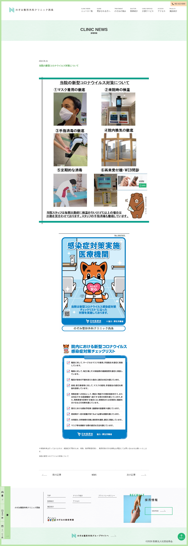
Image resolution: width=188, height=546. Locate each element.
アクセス (161, 10)
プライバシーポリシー (106, 496)
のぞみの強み (120, 10)
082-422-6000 (180, 4)
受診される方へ (103, 10)
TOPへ (181, 538)
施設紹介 (173, 10)
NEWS (94, 475)
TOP (49, 496)
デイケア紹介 (78, 496)
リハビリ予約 (2, 531)
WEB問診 (2, 514)
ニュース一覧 (87, 10)
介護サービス (148, 10)
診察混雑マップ (2, 496)
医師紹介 (134, 10)
